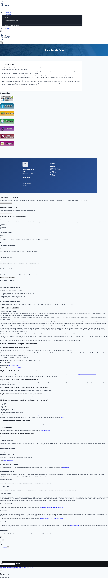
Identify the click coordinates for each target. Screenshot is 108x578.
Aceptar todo (3, 202)
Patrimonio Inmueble (9, 27)
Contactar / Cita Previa (27, 181)
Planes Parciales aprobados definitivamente (11, 20)
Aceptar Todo (9, 213)
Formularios (7, 28)
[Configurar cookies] (1, 536)
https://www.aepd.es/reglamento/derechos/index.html (52, 518)
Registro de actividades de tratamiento (87, 374)
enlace (62, 417)
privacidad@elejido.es (14, 365)
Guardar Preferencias (4, 277)
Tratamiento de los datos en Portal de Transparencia (51, 507)
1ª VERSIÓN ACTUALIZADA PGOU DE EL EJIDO (12, 15)
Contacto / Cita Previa (9, 12)
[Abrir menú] (1, 43)
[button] (3, 567)
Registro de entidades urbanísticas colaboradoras (12, 25)
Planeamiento (4, 547)
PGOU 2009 (6, 17)
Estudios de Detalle (7, 23)
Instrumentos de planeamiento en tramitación (11, 22)
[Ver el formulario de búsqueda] (1, 31)
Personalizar (9, 202)
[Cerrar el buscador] (1, 562)
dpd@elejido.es (19, 367)
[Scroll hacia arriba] (1, 540)
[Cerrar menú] (0, 542)
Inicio (6, 10)
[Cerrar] (0, 219)
